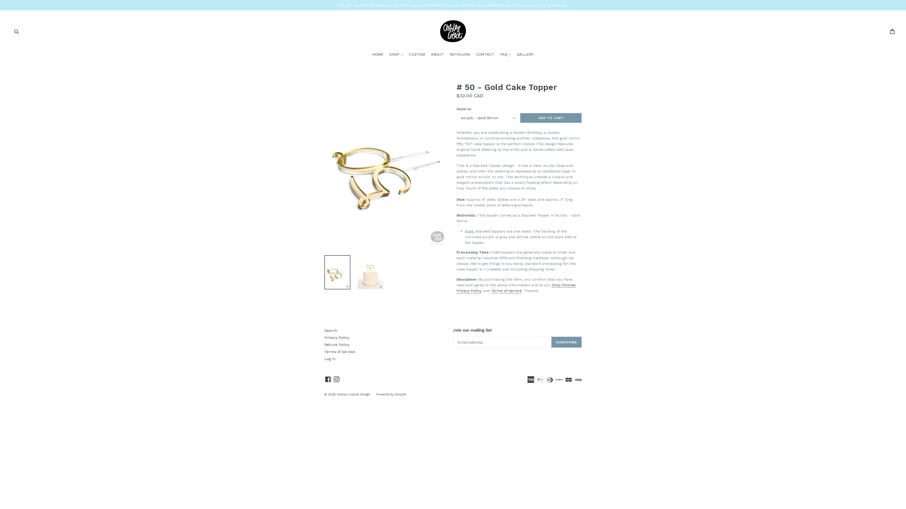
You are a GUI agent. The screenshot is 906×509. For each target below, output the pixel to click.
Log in (330, 359)
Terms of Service (506, 290)
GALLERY (525, 54)
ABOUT (437, 54)
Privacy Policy (469, 290)
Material (464, 109)
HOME (377, 54)
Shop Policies (564, 285)
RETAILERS (460, 54)
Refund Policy (336, 344)
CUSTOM (417, 54)
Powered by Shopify (391, 394)
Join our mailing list (472, 330)
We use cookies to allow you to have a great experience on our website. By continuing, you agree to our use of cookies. (453, 5)
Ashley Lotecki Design (353, 394)
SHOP (397, 54)
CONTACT (485, 54)
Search (330, 330)
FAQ (506, 54)
